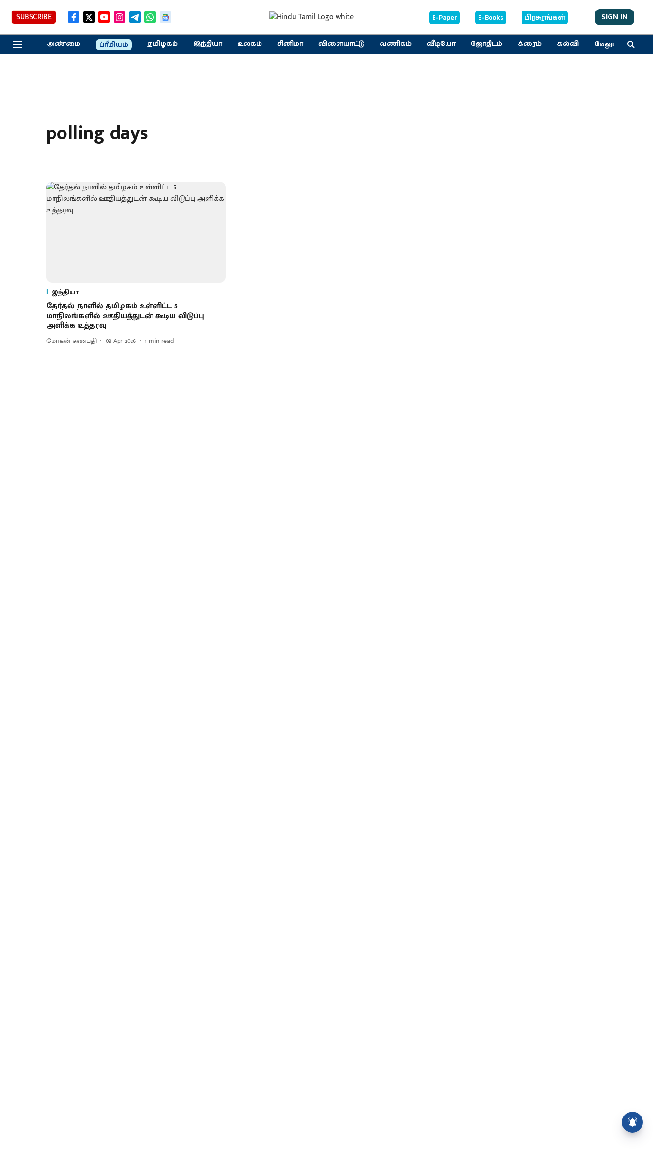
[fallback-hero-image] (136, 232)
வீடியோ (441, 44)
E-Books (490, 17)
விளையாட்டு (341, 44)
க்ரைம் (530, 44)
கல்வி (568, 44)
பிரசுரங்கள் (544, 17)
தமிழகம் (162, 44)
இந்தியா (207, 44)
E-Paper (444, 17)
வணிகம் (396, 44)
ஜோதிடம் (486, 44)
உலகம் (250, 44)
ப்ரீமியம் (113, 45)
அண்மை (63, 44)
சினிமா (290, 44)
